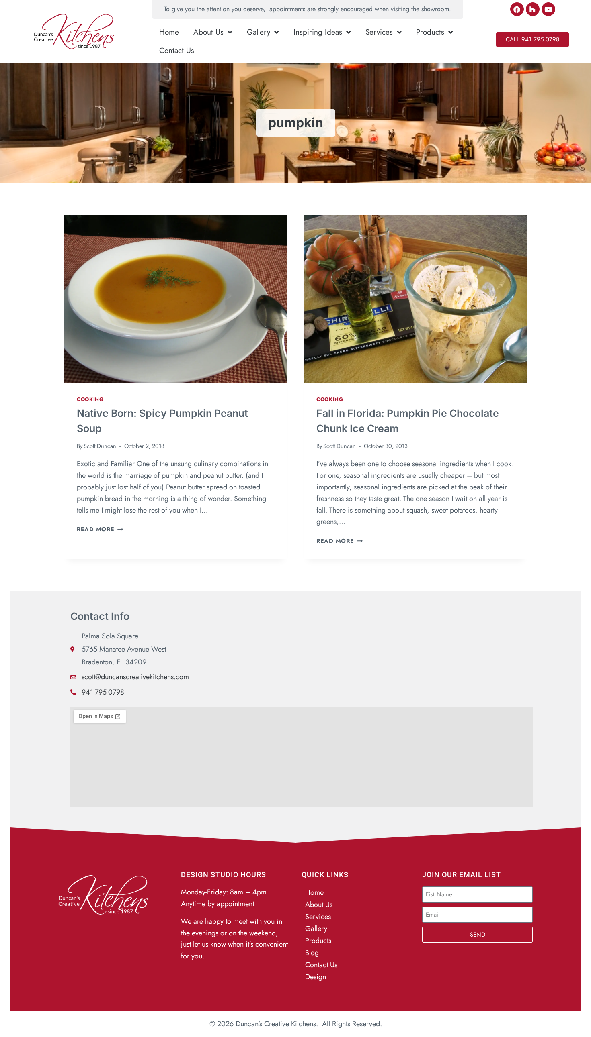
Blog (312, 952)
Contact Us (176, 50)
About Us (208, 31)
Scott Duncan (100, 446)
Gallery (258, 31)
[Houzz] (533, 9)
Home (169, 31)
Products (430, 31)
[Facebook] (517, 9)
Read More (100, 529)
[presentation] (175, 299)
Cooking (90, 399)
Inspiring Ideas (317, 31)
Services (379, 31)
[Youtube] (548, 9)
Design (315, 977)
